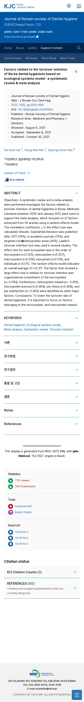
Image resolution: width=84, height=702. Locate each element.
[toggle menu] (79, 6)
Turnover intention (61, 329)
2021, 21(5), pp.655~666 (27, 105)
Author (32, 48)
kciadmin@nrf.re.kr (46, 688)
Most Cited (67, 58)
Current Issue (13, 58)
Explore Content (51, 48)
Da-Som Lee (12, 150)
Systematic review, (36, 329)
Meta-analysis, (13, 329)
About (20, 48)
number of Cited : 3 (16, 173)
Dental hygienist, (15, 325)
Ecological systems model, (44, 325)
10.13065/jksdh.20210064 (36, 109)
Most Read (49, 58)
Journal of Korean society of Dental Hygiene (40, 19)
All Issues (32, 58)
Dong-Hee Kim (34, 150)
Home (8, 48)
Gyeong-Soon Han (60, 150)
